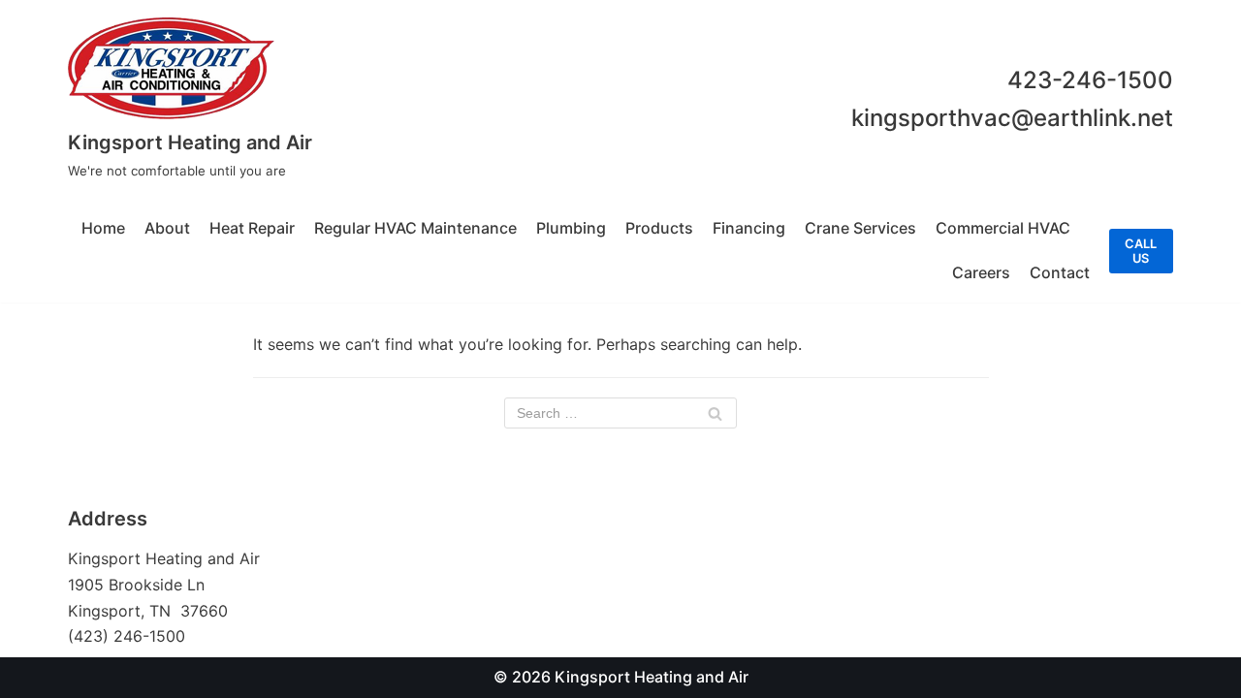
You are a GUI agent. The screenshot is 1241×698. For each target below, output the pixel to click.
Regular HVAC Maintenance (415, 228)
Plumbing (571, 228)
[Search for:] (620, 412)
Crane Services (860, 228)
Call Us (1141, 251)
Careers (981, 272)
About (167, 228)
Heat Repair (252, 228)
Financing (749, 228)
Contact (1060, 272)
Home (103, 228)
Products (659, 228)
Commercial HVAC (1003, 228)
